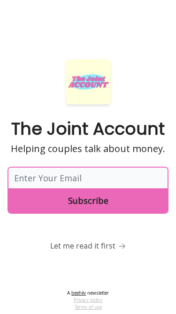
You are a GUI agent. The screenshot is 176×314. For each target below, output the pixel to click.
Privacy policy (88, 300)
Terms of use (88, 307)
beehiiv (78, 293)
